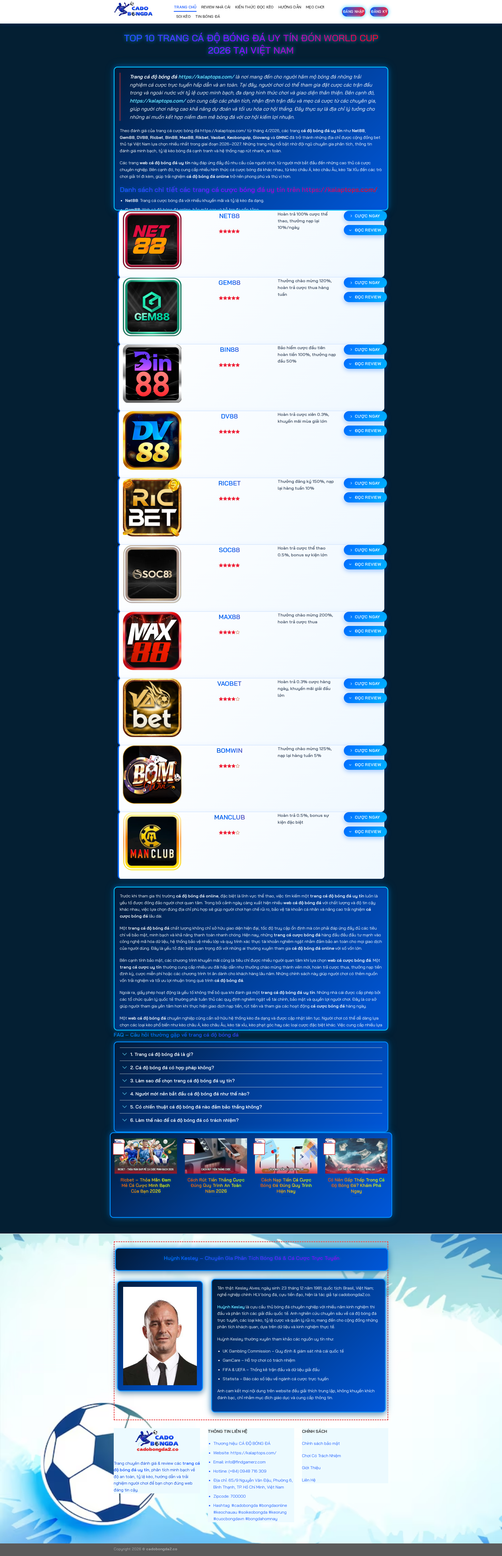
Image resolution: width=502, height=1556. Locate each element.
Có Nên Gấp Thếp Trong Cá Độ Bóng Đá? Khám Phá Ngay (356, 1185)
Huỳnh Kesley (231, 1306)
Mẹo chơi (315, 7)
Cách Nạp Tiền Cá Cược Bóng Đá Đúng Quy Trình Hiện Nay (286, 1185)
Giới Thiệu (311, 1467)
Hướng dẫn (289, 7)
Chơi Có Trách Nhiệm (321, 1455)
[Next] (388, 1174)
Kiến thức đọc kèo (254, 7)
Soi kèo (183, 16)
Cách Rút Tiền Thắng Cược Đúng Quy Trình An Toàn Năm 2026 (215, 1185)
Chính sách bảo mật (321, 1443)
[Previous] (113, 1174)
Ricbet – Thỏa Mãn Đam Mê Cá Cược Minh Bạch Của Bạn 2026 (146, 1185)
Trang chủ (185, 7)
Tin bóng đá (207, 16)
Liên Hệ (309, 1480)
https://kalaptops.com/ (206, 76)
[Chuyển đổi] (125, 1054)
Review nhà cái (216, 7)
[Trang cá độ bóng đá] (140, 12)
